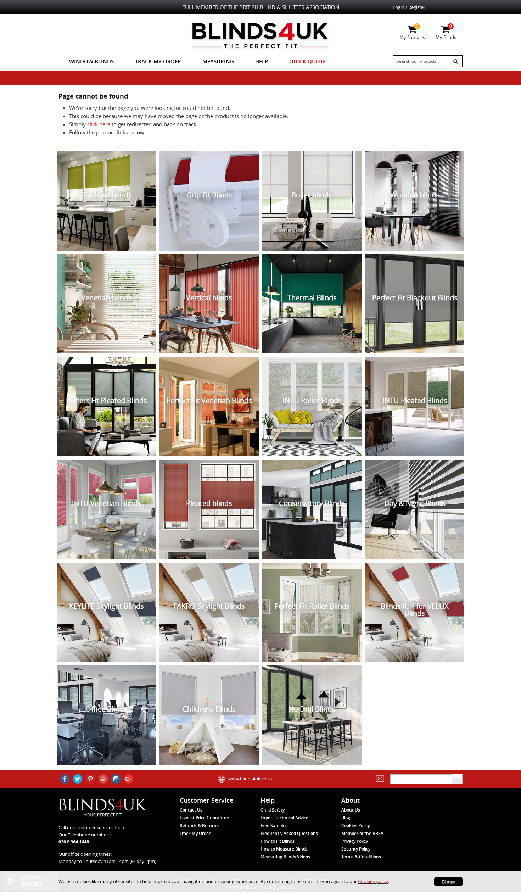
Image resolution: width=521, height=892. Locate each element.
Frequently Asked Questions (289, 833)
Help (261, 61)
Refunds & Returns (199, 826)
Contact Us (191, 810)
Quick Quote (307, 61)
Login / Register (409, 7)
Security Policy (355, 849)
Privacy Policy (354, 841)
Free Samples (273, 826)
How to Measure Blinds (284, 849)
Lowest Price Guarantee (204, 818)
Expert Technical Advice (284, 818)
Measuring (218, 61)
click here (98, 124)
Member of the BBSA (362, 833)
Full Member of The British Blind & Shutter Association (260, 7)
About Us (350, 810)
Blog (345, 818)
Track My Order (158, 61)
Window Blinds (91, 61)
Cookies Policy (355, 826)
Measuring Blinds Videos (285, 857)
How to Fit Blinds (277, 841)
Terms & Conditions (361, 857)
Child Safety (272, 810)
